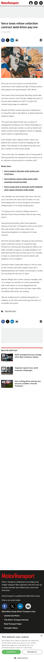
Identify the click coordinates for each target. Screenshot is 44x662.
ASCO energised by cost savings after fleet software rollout (28, 355)
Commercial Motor (12, 615)
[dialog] (22, 647)
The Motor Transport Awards (16, 620)
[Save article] (41, 40)
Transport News (11, 628)
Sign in (13, 35)
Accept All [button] (11, 652)
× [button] (41, 636)
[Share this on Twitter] (8, 40)
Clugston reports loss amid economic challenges (26, 369)
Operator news (10, 311)
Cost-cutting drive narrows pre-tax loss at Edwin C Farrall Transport (28, 383)
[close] (42, 35)
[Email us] (28, 606)
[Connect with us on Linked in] (20, 606)
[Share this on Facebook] (3, 40)
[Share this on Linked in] (12, 40)
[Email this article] (17, 40)
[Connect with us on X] (12, 606)
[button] (22, 658)
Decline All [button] (32, 652)
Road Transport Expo (12, 624)
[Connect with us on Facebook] (4, 606)
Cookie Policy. (28, 648)
